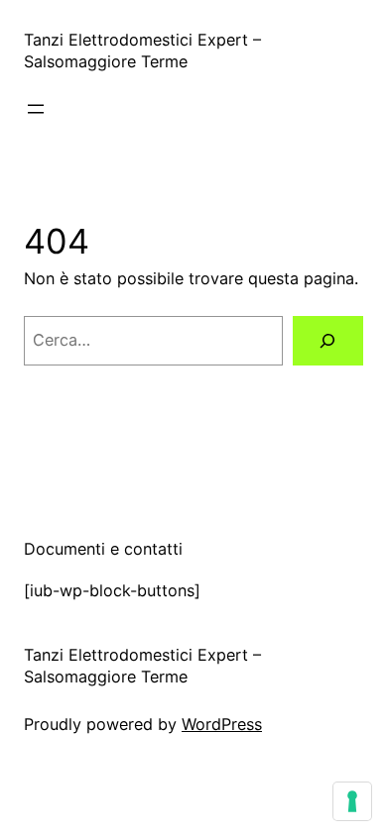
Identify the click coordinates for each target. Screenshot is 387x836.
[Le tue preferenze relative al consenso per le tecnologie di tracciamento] (352, 801)
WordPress (222, 724)
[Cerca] (328, 341)
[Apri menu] (36, 109)
